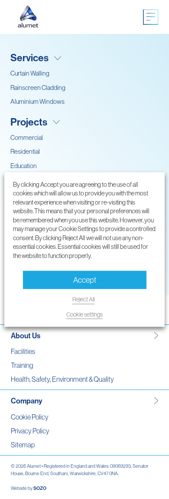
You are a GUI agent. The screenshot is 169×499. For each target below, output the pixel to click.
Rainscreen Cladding (37, 87)
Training (22, 365)
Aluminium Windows (37, 101)
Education (23, 166)
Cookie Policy (30, 417)
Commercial (26, 137)
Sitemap (23, 444)
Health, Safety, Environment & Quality (62, 379)
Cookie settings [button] (84, 314)
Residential (25, 151)
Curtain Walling (29, 73)
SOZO (39, 488)
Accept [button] (84, 280)
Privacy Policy (30, 430)
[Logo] (28, 17)
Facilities (23, 351)
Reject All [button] (83, 299)
